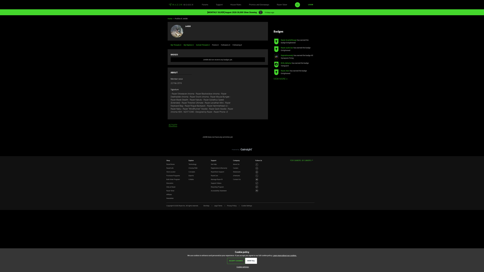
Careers (235, 168)
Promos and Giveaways (259, 5)
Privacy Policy (232, 206)
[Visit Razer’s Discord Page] (256, 190)
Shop (168, 160)
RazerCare (214, 176)
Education (169, 183)
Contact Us (237, 179)
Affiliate (169, 194)
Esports (191, 176)
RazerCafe (169, 168)
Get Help (214, 164)
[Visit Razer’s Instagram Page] (256, 168)
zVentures (236, 176)
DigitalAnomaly (287, 55)
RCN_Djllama (286, 63)
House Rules (235, 5)
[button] (310, 4)
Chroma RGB (193, 168)
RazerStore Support (217, 172)
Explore (191, 160)
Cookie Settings (246, 206)
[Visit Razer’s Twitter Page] (256, 175)
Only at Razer (170, 187)
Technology (192, 164)
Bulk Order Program (173, 179)
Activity (173, 125)
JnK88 (188, 26)
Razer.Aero (285, 71)
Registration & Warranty (219, 168)
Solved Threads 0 (203, 45)
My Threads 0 (176, 45)
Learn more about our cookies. (285, 255)
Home (170, 18)
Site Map (206, 206)
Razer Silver (282, 5)
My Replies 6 (189, 45)
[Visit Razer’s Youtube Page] (256, 179)
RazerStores (170, 164)
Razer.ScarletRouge (288, 40)
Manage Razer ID (217, 179)
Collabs (191, 179)
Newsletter (170, 198)
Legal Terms (218, 206)
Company (236, 160)
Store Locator (170, 172)
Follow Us (258, 160)
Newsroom (236, 172)
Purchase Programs (173, 176)
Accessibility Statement (219, 191)
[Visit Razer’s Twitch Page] (256, 187)
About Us (236, 164)
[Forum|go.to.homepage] (181, 4)
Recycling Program (217, 187)
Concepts (192, 172)
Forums (205, 5)
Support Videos (216, 183)
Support (219, 5)
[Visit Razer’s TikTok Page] (256, 183)
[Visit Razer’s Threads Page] (256, 172)
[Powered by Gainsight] (242, 150)
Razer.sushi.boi (287, 47)
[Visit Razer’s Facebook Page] (256, 164)
